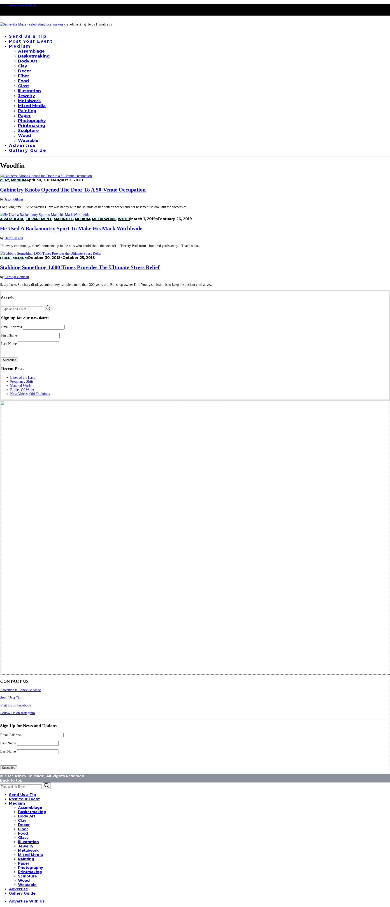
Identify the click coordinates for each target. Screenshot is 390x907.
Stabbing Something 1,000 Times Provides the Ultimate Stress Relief (80, 267)
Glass (23, 837)
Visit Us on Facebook (15, 705)
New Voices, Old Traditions (30, 394)
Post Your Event (24, 799)
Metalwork (104, 219)
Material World (21, 386)
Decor (24, 825)
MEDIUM (18, 180)
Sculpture (27, 876)
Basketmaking (32, 812)
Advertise (18, 889)
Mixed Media (30, 855)
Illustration (28, 842)
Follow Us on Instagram (17, 713)
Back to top (11, 780)
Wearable (27, 885)
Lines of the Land (22, 377)
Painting (26, 859)
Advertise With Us (23, 5)
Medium (17, 803)
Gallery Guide (22, 893)
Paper (23, 863)
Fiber (5, 258)
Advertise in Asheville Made (20, 690)
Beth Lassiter (14, 238)
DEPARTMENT (39, 219)
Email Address (11, 327)
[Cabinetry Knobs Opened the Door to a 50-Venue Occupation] (46, 176)
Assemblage (12, 219)
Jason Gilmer (14, 199)
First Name (9, 335)
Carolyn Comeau (17, 277)
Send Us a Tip (10, 697)
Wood (124, 219)
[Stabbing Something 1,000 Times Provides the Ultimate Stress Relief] (50, 253)
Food (23, 833)
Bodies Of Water (22, 390)
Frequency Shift (21, 381)
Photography (30, 867)
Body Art (26, 816)
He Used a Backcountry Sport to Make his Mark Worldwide (71, 228)
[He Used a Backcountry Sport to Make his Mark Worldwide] (44, 215)
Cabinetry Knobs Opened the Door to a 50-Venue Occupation (73, 190)
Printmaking (30, 872)
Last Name (9, 344)
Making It (63, 219)
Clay (4, 180)
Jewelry (25, 846)
